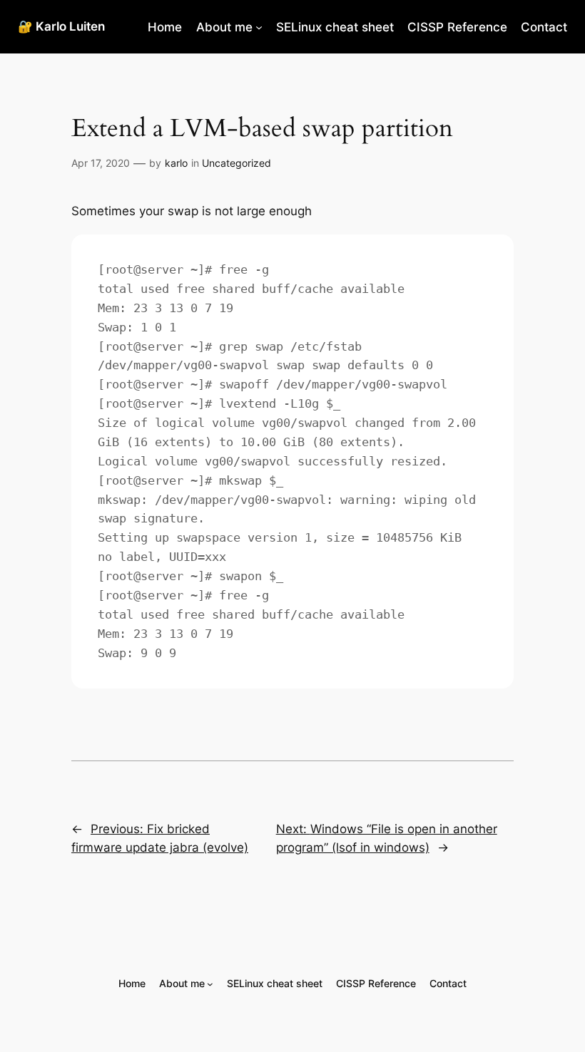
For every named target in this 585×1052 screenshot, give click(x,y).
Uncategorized (236, 163)
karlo (176, 163)
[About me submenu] (259, 27)
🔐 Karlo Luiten (61, 26)
